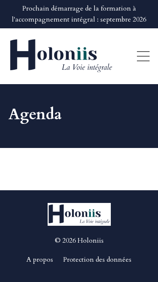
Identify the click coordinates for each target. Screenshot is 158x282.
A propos (40, 259)
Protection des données (97, 259)
